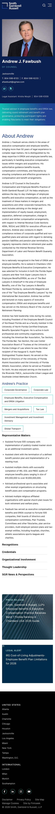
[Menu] (50, 5)
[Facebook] (4, 791)
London (5, 769)
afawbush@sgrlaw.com (13, 82)
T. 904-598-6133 (10, 78)
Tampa (5, 753)
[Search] (44, 5)
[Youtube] (29, 791)
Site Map (39, 799)
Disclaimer (7, 799)
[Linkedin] (12, 791)
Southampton (8, 783)
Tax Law (40, 409)
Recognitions (10, 544)
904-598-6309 (41, 96)
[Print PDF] (10, 90)
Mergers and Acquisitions (16, 409)
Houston (6, 728)
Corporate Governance (15, 390)
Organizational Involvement (19, 559)
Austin (5, 714)
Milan (4, 774)
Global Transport (12, 428)
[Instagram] (20, 791)
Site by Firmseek (31, 803)
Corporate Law (41, 390)
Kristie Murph (24, 96)
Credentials (9, 552)
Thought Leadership (14, 567)
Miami (5, 743)
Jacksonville (8, 73)
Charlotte (6, 719)
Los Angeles (8, 738)
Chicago (6, 723)
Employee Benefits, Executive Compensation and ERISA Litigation (26, 399)
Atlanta (5, 709)
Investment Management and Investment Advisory (24, 419)
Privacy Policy (24, 799)
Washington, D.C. (10, 757)
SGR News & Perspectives (18, 574)
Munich (5, 778)
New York (7, 748)
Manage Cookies (10, 803)
